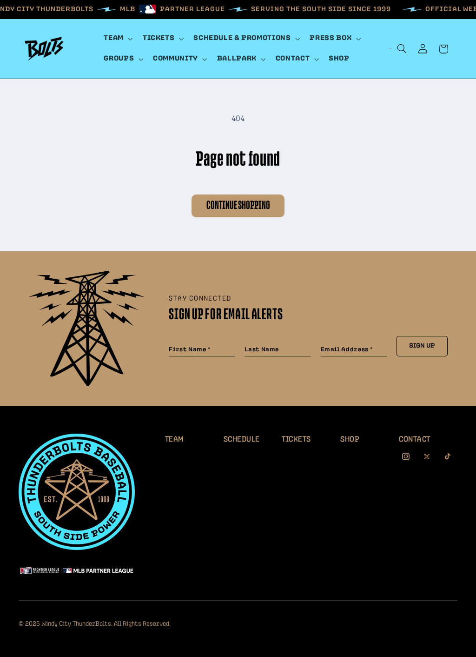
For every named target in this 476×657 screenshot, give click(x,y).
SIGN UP (422, 345)
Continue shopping (238, 205)
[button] (117, 38)
